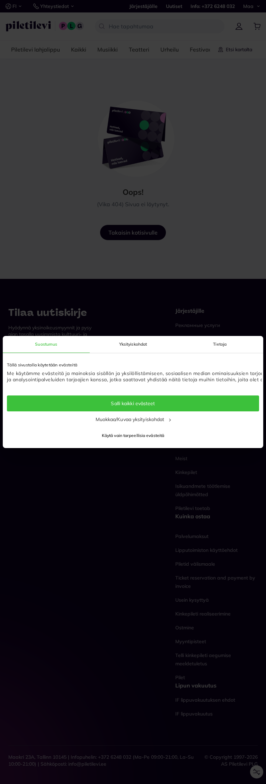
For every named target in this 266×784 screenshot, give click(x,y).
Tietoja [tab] (220, 344)
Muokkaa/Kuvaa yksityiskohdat (130, 419)
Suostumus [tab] (46, 344)
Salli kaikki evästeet (133, 403)
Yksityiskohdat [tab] (133, 344)
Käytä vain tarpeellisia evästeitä (133, 435)
